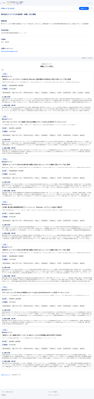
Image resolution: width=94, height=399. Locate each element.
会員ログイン (84, 8)
